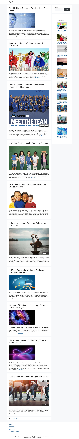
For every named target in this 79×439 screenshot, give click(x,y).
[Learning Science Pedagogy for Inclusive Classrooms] (62, 120)
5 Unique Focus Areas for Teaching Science (28, 143)
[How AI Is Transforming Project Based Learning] (62, 131)
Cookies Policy (12, 427)
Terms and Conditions (14, 431)
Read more (30, 36)
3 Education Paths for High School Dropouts (28, 377)
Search (56, 7)
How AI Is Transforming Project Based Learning (62, 137)
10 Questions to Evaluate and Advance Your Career (62, 32)
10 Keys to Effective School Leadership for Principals (61, 67)
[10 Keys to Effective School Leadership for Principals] (62, 61)
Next (17, 418)
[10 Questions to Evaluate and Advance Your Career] (62, 25)
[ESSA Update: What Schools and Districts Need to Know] (62, 84)
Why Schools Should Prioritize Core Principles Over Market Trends (62, 54)
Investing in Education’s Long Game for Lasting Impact (62, 102)
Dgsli (11, 2)
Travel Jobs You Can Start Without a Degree (62, 43)
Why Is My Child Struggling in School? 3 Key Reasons (62, 79)
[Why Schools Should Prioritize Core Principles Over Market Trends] (62, 48)
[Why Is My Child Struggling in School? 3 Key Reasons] (62, 73)
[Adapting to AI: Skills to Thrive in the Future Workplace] (62, 108)
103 (14, 418)
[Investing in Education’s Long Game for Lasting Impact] (62, 96)
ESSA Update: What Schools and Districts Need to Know (61, 90)
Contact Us (11, 426)
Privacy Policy (12, 429)
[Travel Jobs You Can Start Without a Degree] (62, 37)
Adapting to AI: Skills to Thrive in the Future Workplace (62, 114)
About (10, 424)
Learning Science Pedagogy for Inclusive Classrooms (62, 126)
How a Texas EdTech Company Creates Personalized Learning (26, 86)
